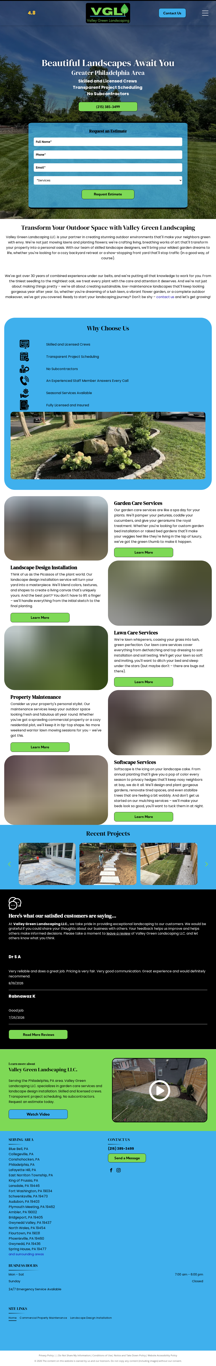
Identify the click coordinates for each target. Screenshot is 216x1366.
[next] (207, 863)
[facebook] (111, 1170)
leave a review (118, 933)
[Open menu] (205, 13)
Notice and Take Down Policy (130, 1355)
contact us (165, 297)
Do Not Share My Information (74, 1355)
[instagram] (118, 1170)
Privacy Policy (46, 1355)
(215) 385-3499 (121, 1148)
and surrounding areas (26, 1254)
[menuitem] (14, 1318)
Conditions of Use (102, 1355)
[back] (9, 863)
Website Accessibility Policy (162, 1355)
